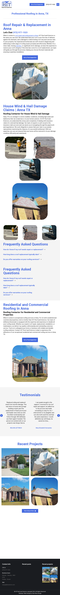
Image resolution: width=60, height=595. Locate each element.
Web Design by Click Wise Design (32, 593)
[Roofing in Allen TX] (54, 571)
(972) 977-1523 (50, 4)
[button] (1, 415)
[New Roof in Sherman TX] (46, 579)
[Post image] (15, 462)
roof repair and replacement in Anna (26, 35)
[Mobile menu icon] (57, 4)
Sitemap (21, 593)
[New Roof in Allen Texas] (46, 571)
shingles (18, 46)
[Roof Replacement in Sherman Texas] (54, 579)
